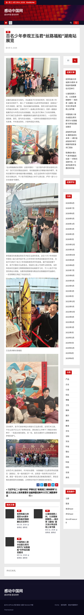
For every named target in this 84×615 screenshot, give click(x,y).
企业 (67, 384)
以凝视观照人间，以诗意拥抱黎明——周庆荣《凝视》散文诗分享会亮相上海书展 (51, 520)
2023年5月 (70, 286)
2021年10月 (70, 348)
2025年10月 (70, 255)
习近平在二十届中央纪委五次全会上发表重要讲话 (17, 492)
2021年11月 (70, 343)
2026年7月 (70, 208)
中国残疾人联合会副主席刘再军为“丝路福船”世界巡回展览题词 (23, 547)
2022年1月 (70, 332)
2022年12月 (70, 301)
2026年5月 (70, 218)
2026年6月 (70, 213)
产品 (67, 379)
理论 (67, 451)
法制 (67, 436)
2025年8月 (70, 265)
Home (57, 605)
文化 (67, 431)
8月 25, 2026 (22, 525)
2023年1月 (70, 296)
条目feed (69, 509)
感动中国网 (13, 11)
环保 (67, 446)
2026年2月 (70, 234)
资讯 (67, 477)
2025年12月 (70, 244)
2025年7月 (70, 270)
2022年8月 (70, 322)
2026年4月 (70, 224)
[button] (70, 23)
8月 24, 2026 (50, 530)
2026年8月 (70, 203)
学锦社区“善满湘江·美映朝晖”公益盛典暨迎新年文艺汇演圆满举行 (43, 492)
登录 (67, 503)
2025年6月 (70, 275)
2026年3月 (70, 229)
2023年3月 (70, 291)
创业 (67, 395)
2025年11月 (70, 249)
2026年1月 (70, 239)
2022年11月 (70, 306)
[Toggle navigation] (10, 23)
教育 (67, 426)
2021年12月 (70, 337)
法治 (67, 441)
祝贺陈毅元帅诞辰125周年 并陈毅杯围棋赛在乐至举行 (23, 518)
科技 (67, 462)
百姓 (67, 457)
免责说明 (63, 605)
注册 (67, 498)
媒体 (8, 32)
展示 (67, 415)
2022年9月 (70, 317)
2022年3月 (70, 327)
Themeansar (8, 610)
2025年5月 (70, 281)
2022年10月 (70, 312)
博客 (67, 400)
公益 (67, 389)
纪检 (67, 467)
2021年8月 (70, 358)
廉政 (67, 420)
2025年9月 (70, 260)
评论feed (69, 514)
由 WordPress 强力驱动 (12, 605)
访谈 (67, 472)
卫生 (67, 405)
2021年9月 (70, 353)
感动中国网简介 (73, 605)
